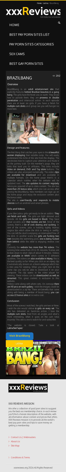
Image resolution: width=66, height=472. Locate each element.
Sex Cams (17, 54)
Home (39, 3)
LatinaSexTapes (14, 328)
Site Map (15, 445)
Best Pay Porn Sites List (29, 34)
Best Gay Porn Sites (26, 63)
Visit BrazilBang (29, 335)
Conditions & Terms (20, 457)
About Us (15, 441)
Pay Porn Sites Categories (31, 44)
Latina (45, 3)
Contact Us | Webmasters (23, 437)
